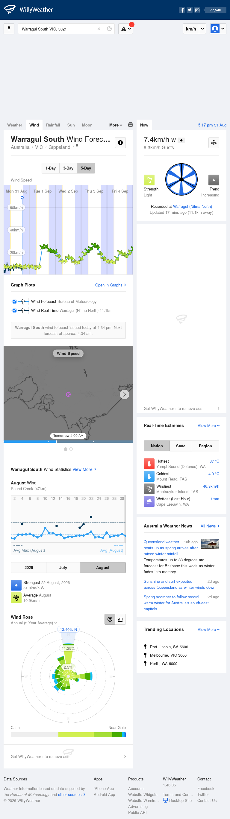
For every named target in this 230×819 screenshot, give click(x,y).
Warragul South (77, 146)
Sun (71, 125)
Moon (87, 125)
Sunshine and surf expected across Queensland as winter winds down (181, 584)
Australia (20, 147)
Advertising (138, 806)
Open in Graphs (108, 285)
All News (208, 526)
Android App (104, 794)
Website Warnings (143, 800)
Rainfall (53, 125)
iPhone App (104, 788)
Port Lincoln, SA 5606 (169, 646)
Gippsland (59, 147)
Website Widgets (143, 794)
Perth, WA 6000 (163, 663)
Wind (34, 125)
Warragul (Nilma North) (192, 206)
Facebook (205, 788)
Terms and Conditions (178, 794)
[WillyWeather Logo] (32, 10)
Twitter (203, 794)
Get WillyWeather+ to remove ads (173, 408)
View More (82, 469)
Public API (137, 812)
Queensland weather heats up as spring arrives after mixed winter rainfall (179, 556)
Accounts (136, 788)
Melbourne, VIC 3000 (168, 655)
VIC (39, 147)
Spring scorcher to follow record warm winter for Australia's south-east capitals (181, 602)
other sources (70, 794)
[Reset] (98, 28)
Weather (14, 125)
